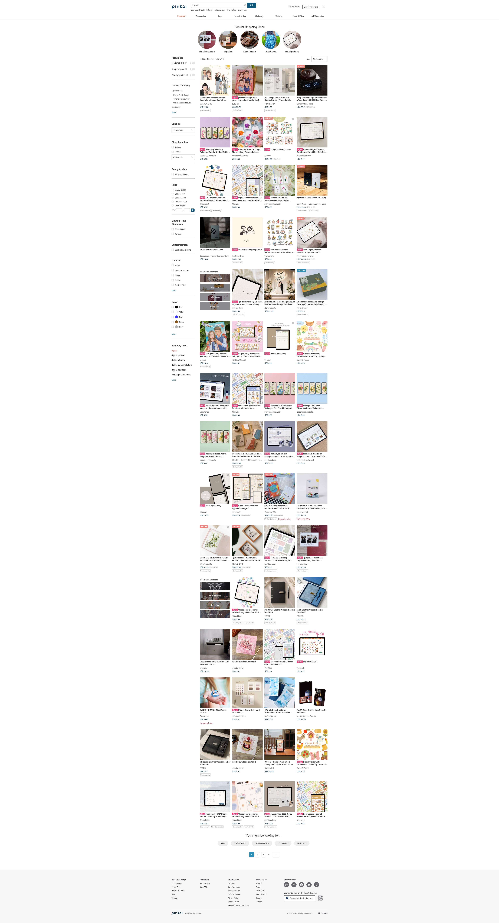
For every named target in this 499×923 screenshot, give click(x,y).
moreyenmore (302, 564)
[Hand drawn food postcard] (247, 644)
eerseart (267, 155)
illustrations (301, 843)
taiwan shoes (220, 10)
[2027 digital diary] (215, 488)
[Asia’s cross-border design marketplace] (179, 7)
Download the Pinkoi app (301, 898)
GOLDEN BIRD (206, 103)
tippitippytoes (237, 307)
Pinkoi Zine (176, 887)
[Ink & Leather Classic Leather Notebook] (312, 592)
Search (251, 5)
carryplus (203, 667)
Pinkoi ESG (260, 891)
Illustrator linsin (238, 256)
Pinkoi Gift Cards (178, 891)
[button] (193, 210)
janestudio (236, 512)
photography (283, 843)
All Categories (177, 883)
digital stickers (178, 360)
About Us (259, 883)
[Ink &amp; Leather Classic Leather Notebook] (279, 592)
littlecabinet (204, 204)
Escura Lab (204, 716)
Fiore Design (269, 103)
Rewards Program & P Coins (238, 905)
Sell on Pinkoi (294, 6)
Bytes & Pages (303, 359)
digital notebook (179, 369)
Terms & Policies (234, 894)
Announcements (234, 891)
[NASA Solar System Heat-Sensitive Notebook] (312, 692)
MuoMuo (235, 204)
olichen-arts (269, 256)
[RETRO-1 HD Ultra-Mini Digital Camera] (215, 692)
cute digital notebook (181, 374)
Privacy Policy (233, 898)
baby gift (209, 10)
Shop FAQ (203, 887)
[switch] (183, 62)
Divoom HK (269, 768)
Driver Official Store (305, 103)
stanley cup (242, 10)
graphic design (240, 843)
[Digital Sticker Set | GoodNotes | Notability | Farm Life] (312, 744)
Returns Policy (233, 902)
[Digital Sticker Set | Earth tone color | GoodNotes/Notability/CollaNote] (247, 692)
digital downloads (262, 843)
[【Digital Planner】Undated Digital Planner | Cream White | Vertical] (247, 284)
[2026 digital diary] (279, 336)
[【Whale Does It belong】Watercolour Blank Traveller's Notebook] (279, 692)
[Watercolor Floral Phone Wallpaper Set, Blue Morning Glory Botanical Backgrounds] (279, 388)
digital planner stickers (182, 364)
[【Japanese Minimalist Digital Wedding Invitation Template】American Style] (312, 540)
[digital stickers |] (312, 644)
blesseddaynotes (304, 155)
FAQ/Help (231, 883)
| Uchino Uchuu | (239, 359)
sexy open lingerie (198, 10)
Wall (173, 894)
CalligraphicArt (270, 307)
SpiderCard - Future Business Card (311, 204)
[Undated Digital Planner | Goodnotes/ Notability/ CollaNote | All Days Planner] (312, 132)
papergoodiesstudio (208, 155)
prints (223, 843)
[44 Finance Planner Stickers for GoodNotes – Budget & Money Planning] (279, 232)
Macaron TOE (270, 512)
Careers (259, 898)
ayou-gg (235, 103)
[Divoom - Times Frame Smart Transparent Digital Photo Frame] (279, 744)
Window (174, 898)
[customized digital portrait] (247, 232)
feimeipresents (206, 564)
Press (258, 887)
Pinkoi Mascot (261, 894)
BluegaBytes (205, 820)
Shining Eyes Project (305, 460)
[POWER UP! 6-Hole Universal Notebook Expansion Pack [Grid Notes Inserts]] (312, 488)
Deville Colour (270, 716)
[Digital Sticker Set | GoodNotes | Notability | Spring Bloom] (312, 336)
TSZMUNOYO (238, 564)
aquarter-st (204, 411)
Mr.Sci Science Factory (306, 716)
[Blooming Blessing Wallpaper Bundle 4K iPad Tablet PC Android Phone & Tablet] (215, 132)
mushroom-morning (305, 256)
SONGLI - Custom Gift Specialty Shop (247, 460)
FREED (267, 616)
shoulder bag (231, 10)
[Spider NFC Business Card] (215, 232)
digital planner (178, 355)
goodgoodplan (270, 460)
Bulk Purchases (234, 887)
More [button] (174, 112)
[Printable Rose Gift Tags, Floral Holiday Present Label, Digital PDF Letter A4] (247, 132)
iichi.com (259, 902)
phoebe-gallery (238, 667)
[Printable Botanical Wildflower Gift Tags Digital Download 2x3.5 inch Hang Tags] (279, 180)
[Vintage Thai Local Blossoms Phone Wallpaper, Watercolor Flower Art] (312, 388)
